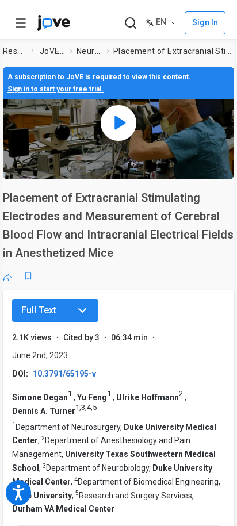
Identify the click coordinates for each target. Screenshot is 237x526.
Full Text (38, 310)
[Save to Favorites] (28, 276)
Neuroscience (89, 51)
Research (14, 51)
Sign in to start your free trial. (55, 89)
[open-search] (130, 23)
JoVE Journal (52, 51)
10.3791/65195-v (64, 373)
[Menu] (82, 310)
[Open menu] (21, 23)
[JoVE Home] (53, 23)
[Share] (7, 276)
